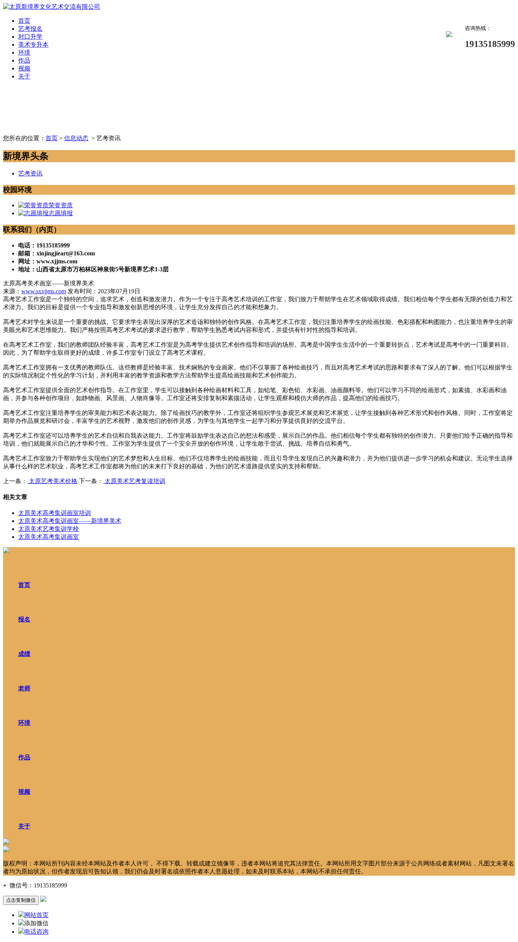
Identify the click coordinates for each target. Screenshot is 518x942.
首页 (24, 20)
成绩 (24, 654)
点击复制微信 (21, 900)
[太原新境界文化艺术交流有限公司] (51, 6)
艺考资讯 (30, 173)
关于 (24, 76)
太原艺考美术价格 (52, 481)
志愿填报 (61, 213)
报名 (24, 619)
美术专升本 (33, 44)
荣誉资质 (61, 205)
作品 (24, 60)
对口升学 (30, 36)
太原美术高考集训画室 (48, 537)
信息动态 (76, 138)
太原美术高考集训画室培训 (54, 513)
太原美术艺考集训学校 (48, 529)
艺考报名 (30, 28)
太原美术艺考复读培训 (134, 481)
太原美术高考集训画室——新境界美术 (69, 521)
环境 (24, 52)
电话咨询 (36, 931)
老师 (24, 688)
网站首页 (36, 915)
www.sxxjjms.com (43, 291)
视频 (24, 68)
